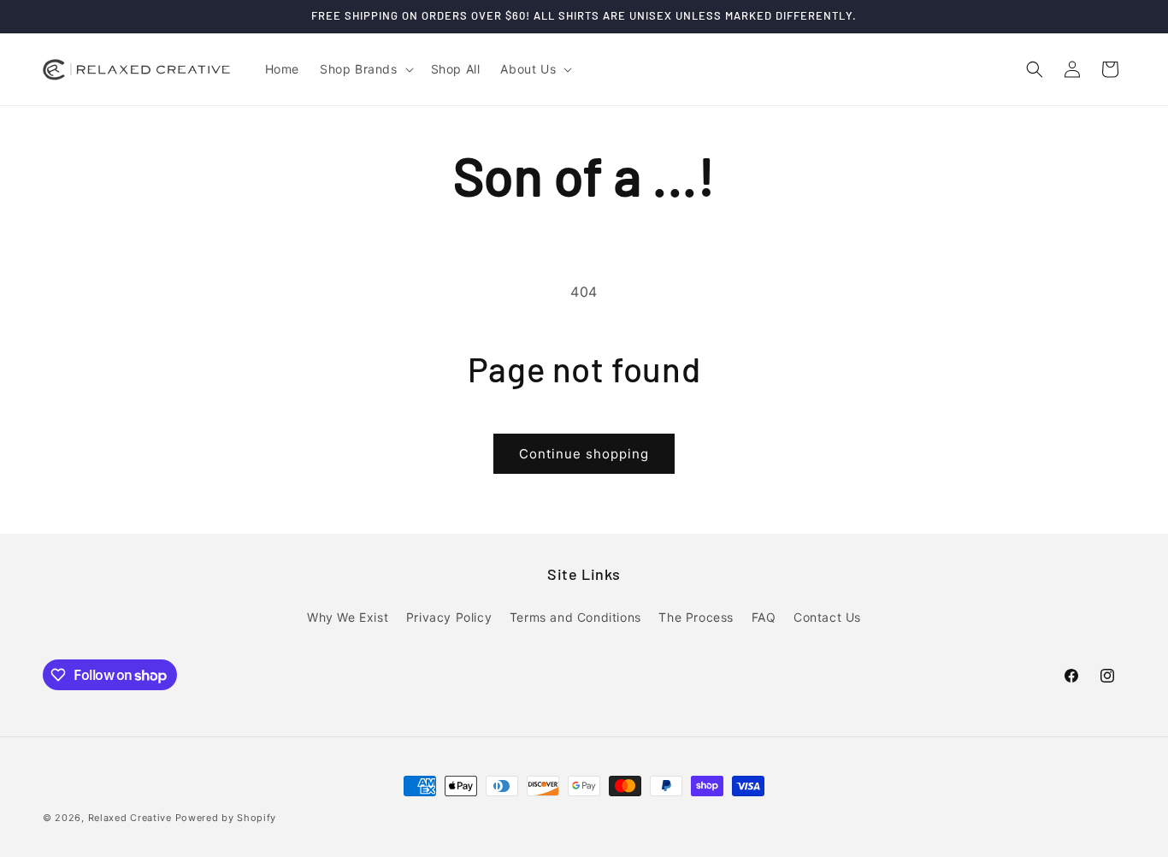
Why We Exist (347, 617)
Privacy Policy (449, 617)
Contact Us (827, 617)
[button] (365, 69)
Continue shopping (584, 454)
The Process (696, 617)
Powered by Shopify (226, 818)
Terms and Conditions (575, 617)
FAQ (764, 617)
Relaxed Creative (130, 818)
